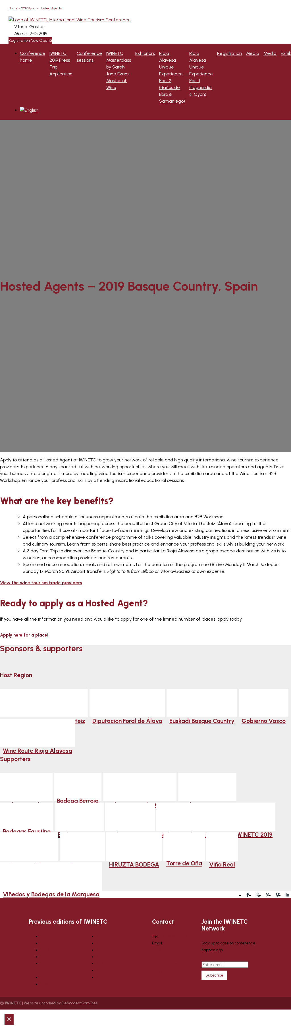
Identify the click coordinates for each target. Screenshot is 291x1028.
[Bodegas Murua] (79, 816)
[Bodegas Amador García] (140, 786)
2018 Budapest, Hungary (61, 984)
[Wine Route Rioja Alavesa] (37, 732)
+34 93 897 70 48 (173, 936)
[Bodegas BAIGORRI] (207, 786)
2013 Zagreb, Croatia (114, 963)
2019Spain (28, 8)
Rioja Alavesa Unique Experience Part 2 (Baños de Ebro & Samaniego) (172, 77)
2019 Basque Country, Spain (64, 977)
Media (252, 53)
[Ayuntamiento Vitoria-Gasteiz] (44, 703)
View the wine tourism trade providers (41, 582)
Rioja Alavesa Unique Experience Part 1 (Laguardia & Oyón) (201, 74)
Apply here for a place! (24, 635)
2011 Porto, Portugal (112, 977)
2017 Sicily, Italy (109, 936)
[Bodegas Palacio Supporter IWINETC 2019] (216, 816)
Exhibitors (145, 53)
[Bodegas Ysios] (82, 846)
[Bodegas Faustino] (27, 816)
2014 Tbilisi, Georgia (113, 956)
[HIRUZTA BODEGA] (134, 846)
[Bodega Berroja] (78, 786)
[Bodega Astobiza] (26, 786)
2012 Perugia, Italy (112, 970)
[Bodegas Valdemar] (29, 846)
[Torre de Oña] (184, 846)
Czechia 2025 (52, 936)
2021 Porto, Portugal (57, 956)
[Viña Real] (222, 846)
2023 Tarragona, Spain (60, 950)
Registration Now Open (29, 40)
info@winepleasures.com (174, 950)
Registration (229, 53)
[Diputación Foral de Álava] (127, 703)
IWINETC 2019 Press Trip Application (60, 63)
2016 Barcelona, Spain (115, 943)
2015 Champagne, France (119, 950)
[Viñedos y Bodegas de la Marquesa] (51, 876)
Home (13, 8)
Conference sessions (89, 57)
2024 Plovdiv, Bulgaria (59, 943)
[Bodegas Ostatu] (130, 816)
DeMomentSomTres (79, 1003)
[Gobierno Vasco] (264, 703)
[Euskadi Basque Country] (201, 703)
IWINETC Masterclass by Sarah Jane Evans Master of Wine (118, 70)
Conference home (32, 57)
